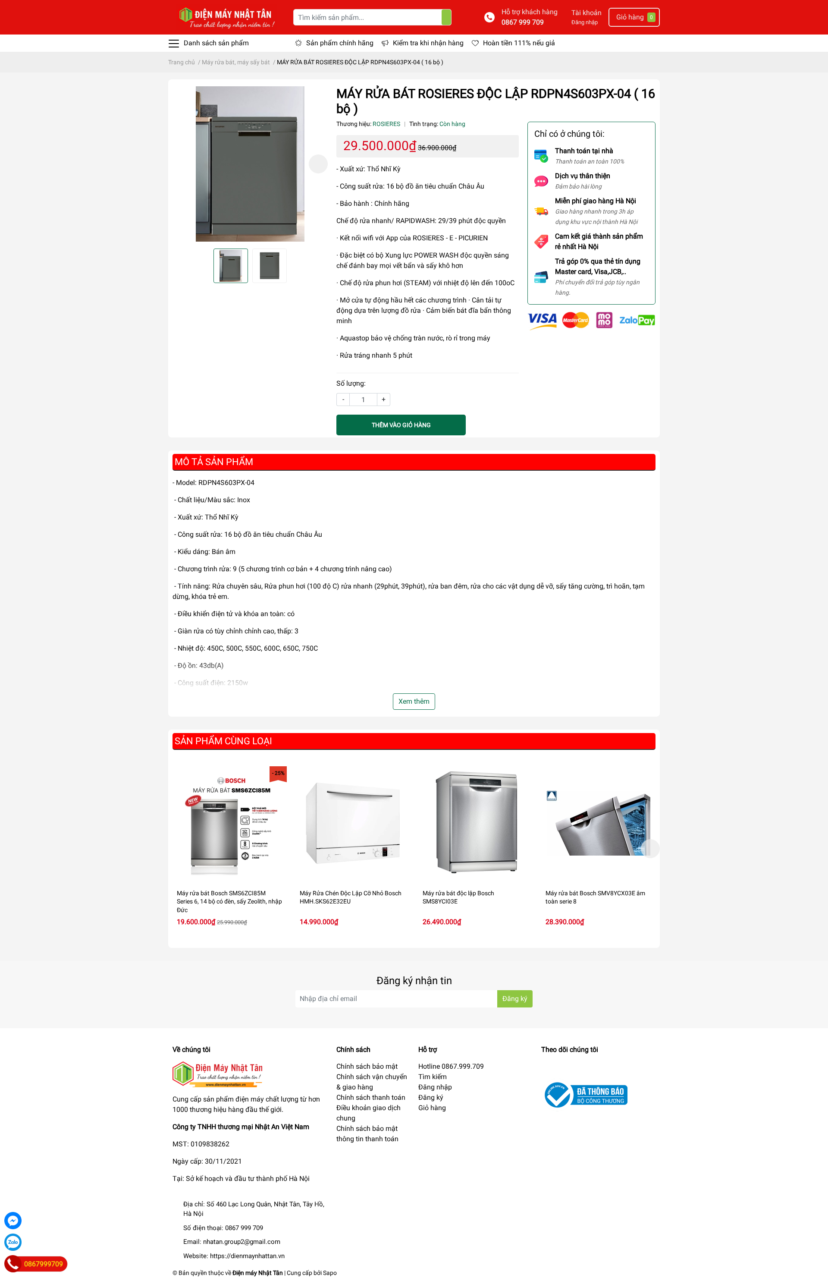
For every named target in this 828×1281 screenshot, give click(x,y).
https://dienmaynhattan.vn (247, 1256)
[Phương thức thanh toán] (591, 321)
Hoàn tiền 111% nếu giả (519, 43)
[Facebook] (13, 1220)
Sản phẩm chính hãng (339, 43)
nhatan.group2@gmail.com (241, 1242)
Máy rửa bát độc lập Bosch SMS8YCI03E (458, 897)
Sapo (330, 1272)
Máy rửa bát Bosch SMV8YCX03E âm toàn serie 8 (595, 897)
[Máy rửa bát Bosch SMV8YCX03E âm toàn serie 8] (598, 823)
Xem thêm (414, 701)
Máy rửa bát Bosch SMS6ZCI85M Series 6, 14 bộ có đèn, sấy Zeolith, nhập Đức (229, 901)
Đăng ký (514, 999)
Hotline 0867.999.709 (451, 1066)
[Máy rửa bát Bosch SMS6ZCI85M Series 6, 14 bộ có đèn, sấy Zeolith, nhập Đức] (229, 823)
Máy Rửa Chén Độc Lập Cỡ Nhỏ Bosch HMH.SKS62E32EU (350, 897)
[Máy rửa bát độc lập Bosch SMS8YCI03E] (475, 823)
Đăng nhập (584, 22)
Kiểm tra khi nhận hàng (428, 43)
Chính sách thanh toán (370, 1097)
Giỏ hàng (432, 1108)
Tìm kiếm (432, 1077)
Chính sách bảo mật (367, 1066)
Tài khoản (586, 13)
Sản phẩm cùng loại (223, 740)
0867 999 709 (523, 22)
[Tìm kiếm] (446, 17)
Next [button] (318, 163)
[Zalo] (13, 1242)
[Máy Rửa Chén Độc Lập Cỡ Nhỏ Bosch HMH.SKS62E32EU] (352, 823)
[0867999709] (13, 1263)
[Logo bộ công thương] (584, 1094)
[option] (250, 164)
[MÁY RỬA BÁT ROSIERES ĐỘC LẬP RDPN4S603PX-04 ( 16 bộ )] (250, 164)
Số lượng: (351, 383)
